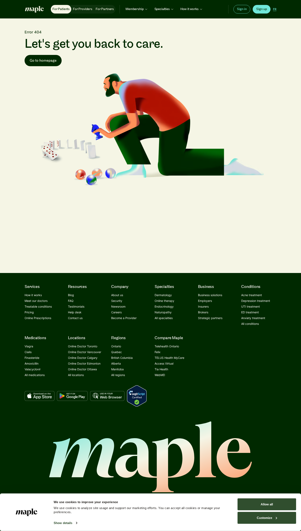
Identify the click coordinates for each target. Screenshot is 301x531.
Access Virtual (164, 363)
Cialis (28, 352)
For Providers (82, 9)
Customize (264, 517)
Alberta (116, 363)
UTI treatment (250, 306)
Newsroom (118, 306)
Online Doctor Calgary (82, 357)
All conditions (250, 323)
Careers (116, 312)
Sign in (242, 9)
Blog (71, 295)
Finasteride (32, 357)
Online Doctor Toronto (82, 346)
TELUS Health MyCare (169, 357)
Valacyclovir (33, 369)
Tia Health (161, 369)
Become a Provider (124, 318)
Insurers (203, 306)
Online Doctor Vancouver (84, 352)
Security (116, 300)
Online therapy (164, 300)
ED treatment (250, 312)
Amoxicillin (31, 363)
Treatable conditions (38, 306)
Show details (63, 523)
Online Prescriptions (38, 318)
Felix (158, 352)
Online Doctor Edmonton (84, 363)
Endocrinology (164, 306)
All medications (35, 375)
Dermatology (163, 295)
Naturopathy (163, 312)
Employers (205, 300)
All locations (76, 375)
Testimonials (76, 306)
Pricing (29, 312)
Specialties (162, 9)
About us (117, 295)
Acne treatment (251, 295)
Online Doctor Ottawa (82, 369)
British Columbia (122, 357)
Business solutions (210, 295)
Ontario (116, 346)
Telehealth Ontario (167, 346)
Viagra (29, 346)
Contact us (75, 318)
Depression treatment (255, 300)
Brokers (203, 312)
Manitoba (117, 369)
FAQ (71, 300)
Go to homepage (43, 60)
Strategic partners (210, 318)
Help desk (74, 312)
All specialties (164, 318)
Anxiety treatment (253, 318)
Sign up (261, 9)
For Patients (61, 9)
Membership (135, 9)
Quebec (116, 352)
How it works (189, 9)
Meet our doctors (36, 300)
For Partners (105, 9)
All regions (118, 375)
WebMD (160, 375)
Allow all (267, 504)
